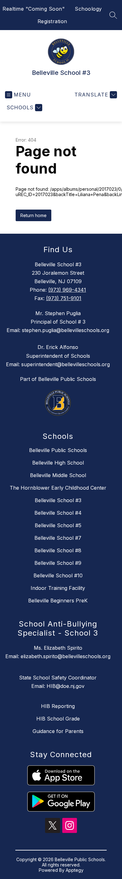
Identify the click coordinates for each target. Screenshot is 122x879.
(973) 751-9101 (63, 298)
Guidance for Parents (58, 731)
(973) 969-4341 (67, 290)
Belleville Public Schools (58, 450)
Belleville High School (58, 463)
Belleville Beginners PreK (58, 600)
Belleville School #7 (57, 538)
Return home (33, 215)
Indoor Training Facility (58, 588)
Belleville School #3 (58, 500)
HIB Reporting (58, 706)
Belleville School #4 (58, 513)
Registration (52, 21)
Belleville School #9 (57, 563)
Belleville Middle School (58, 475)
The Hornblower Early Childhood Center (58, 488)
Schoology (88, 9)
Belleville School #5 (58, 525)
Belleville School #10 (58, 575)
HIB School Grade (58, 718)
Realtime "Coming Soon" (34, 9)
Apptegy (75, 870)
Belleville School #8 (57, 550)
